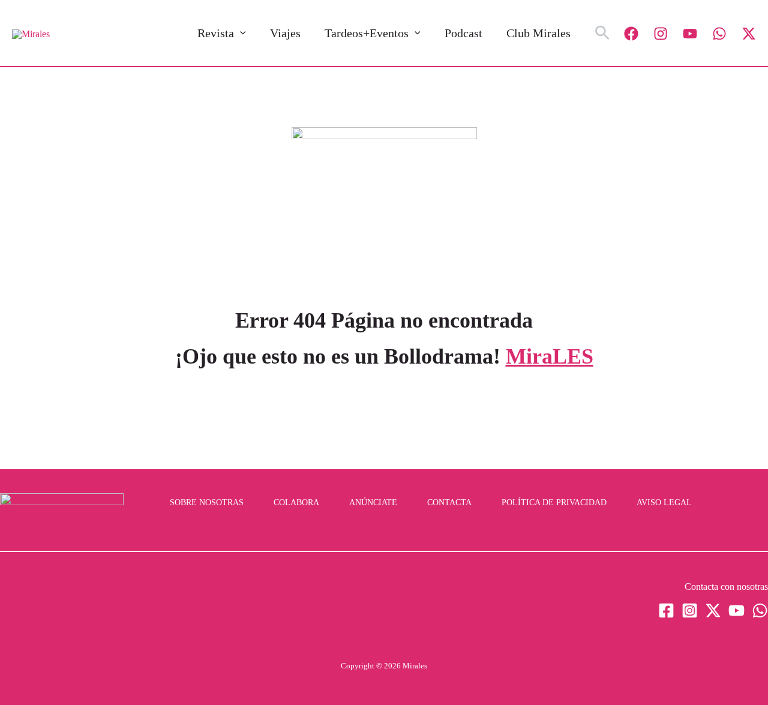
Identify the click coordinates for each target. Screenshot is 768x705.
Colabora (296, 502)
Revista (215, 33)
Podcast (463, 33)
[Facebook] (631, 33)
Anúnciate (373, 502)
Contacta (449, 502)
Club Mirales (538, 33)
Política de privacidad (554, 502)
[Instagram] (660, 33)
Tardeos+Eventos (367, 33)
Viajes (285, 33)
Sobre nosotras (207, 502)
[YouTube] (690, 33)
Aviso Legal (664, 502)
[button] (240, 33)
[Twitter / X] (749, 33)
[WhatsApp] (719, 33)
